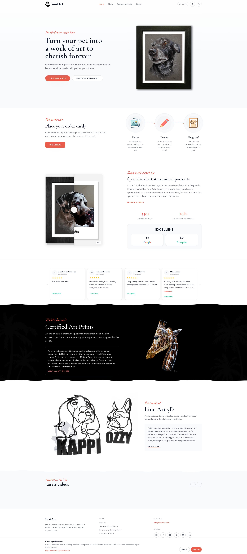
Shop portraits (57, 78)
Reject (185, 549)
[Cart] (199, 4)
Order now (55, 145)
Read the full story (135, 202)
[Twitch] (189, 535)
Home (101, 4)
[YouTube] (169, 535)
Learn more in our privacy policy (57, 551)
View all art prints (58, 371)
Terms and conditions (108, 526)
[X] (176, 535)
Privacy (102, 523)
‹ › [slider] (74, 210)
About (139, 4)
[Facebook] (163, 535)
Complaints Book (106, 533)
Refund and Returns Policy (110, 530)
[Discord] (183, 535)
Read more (155, 291)
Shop (110, 4)
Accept (196, 549)
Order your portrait (87, 78)
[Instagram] (156, 535)
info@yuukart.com (162, 523)
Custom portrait (124, 4)
